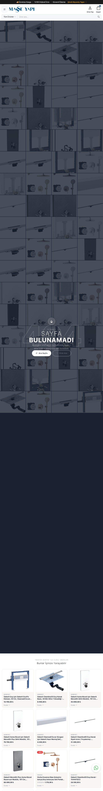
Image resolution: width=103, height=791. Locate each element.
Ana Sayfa (43, 353)
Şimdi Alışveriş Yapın (76, 2)
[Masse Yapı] (47, 9)
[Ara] (98, 16)
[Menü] (5, 9)
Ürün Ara (63, 353)
